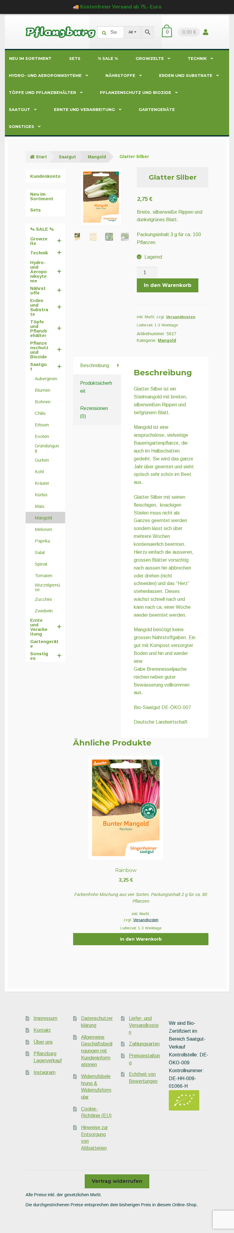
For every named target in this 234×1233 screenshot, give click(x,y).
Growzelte (150, 58)
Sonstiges (21, 126)
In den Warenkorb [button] (141, 939)
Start (41, 156)
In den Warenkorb (167, 285)
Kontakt (42, 1030)
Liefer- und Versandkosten (144, 1025)
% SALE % (108, 58)
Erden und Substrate (185, 75)
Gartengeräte (157, 109)
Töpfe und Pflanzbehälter (42, 92)
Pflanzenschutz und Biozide (135, 92)
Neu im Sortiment (30, 58)
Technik (197, 58)
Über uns (43, 1042)
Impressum (45, 1018)
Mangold (97, 156)
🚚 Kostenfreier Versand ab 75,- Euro (117, 6)
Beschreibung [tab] (94, 365)
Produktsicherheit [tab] (96, 387)
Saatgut (19, 109)
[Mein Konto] (205, 32)
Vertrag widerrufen (117, 1181)
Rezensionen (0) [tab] (94, 412)
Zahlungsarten (144, 1043)
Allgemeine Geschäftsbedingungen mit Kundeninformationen (96, 1051)
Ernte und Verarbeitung (84, 109)
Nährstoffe (120, 75)
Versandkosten (180, 317)
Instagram (44, 1072)
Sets (74, 58)
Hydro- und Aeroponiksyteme (45, 75)
